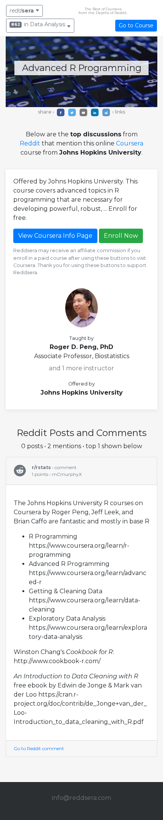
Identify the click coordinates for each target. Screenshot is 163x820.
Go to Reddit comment (39, 748)
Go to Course (136, 25)
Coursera (129, 143)
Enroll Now (121, 235)
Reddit (30, 143)
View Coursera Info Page (55, 235)
